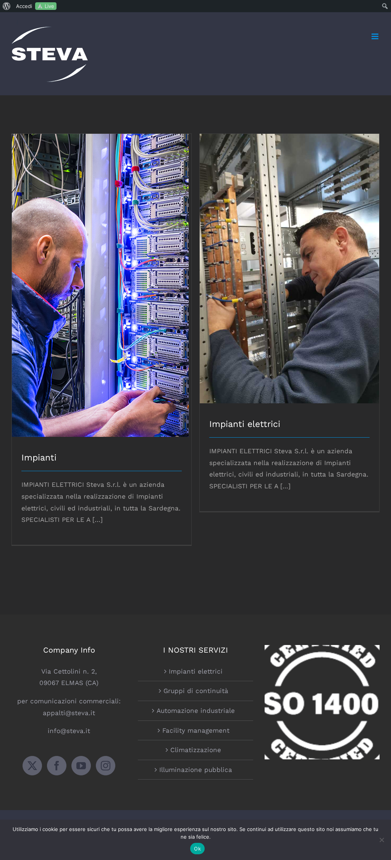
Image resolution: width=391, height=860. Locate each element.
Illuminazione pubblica (195, 769)
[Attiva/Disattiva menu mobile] (376, 36)
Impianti (101, 278)
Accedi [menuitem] (24, 6)
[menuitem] (6, 6)
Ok (197, 849)
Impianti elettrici (289, 262)
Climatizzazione (195, 750)
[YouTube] (81, 765)
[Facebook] (56, 765)
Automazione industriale (196, 710)
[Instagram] (105, 765)
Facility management (195, 730)
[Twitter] (32, 765)
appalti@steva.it (69, 713)
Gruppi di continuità (195, 691)
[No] (381, 840)
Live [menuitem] (49, 6)
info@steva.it (69, 731)
